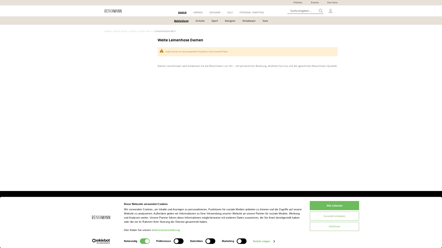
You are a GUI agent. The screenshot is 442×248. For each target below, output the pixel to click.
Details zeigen (261, 241)
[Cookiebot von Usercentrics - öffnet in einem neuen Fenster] (101, 241)
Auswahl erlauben (334, 216)
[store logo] (112, 11)
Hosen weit (145, 31)
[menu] (221, 13)
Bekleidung (120, 31)
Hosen (133, 31)
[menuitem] (182, 13)
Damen (108, 31)
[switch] (179, 241)
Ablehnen (334, 226)
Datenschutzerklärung (166, 230)
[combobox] (305, 11)
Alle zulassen (334, 205)
